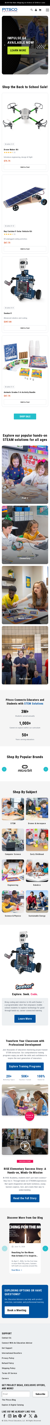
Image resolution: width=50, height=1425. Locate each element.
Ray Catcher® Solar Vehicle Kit (18, 231)
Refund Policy (8, 1363)
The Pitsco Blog (9, 1400)
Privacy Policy (8, 1358)
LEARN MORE (18, 50)
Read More (16, 1270)
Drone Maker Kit (11, 149)
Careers (5, 1378)
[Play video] (25, 1141)
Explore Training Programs (25, 1066)
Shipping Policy (8, 1368)
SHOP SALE (25, 416)
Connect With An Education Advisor (17, 1343)
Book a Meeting (16, 1310)
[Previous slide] (4, 45)
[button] (31, 10)
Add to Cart (25, 167)
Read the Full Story (25, 1198)
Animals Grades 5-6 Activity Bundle (19, 392)
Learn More (25, 1018)
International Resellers (12, 1353)
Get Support (7, 1348)
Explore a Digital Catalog (13, 1405)
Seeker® (8, 313)
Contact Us (6, 1338)
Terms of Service (9, 1373)
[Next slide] (45, 45)
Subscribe (40, 1394)
